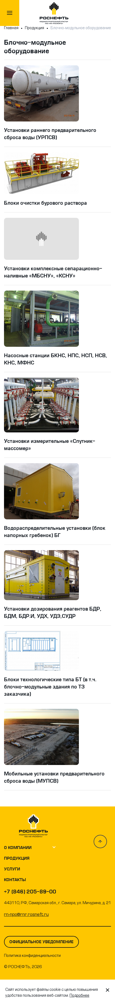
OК (91, 996)
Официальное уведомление (41, 942)
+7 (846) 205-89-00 (30, 891)
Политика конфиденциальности (32, 956)
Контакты (15, 880)
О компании (18, 848)
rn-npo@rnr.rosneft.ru (26, 915)
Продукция (16, 858)
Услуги (12, 869)
